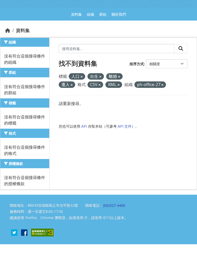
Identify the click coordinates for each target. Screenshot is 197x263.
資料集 (23, 30)
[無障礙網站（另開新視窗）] (42, 232)
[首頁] (7, 30)
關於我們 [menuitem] (119, 14)
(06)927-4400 (114, 205)
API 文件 (125, 126)
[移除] (82, 77)
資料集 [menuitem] (76, 14)
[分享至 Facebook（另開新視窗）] (24, 232)
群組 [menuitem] (102, 14)
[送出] (181, 48)
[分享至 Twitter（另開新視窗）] (14, 232)
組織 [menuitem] (90, 14)
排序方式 (137, 63)
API (84, 126)
